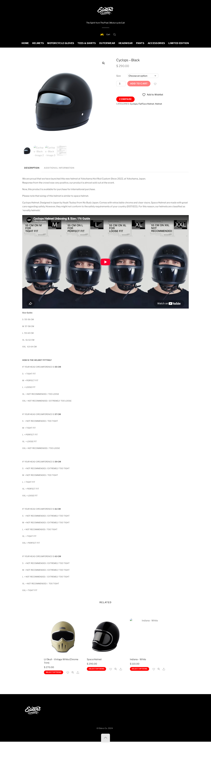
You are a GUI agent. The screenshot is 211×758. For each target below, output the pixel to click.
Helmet (158, 104)
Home (25, 43)
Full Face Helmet (146, 104)
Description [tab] (31, 168)
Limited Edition (178, 43)
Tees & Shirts (87, 43)
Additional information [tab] (59, 168)
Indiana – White (138, 659)
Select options (53, 672)
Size (118, 75)
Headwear (126, 43)
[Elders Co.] (105, 10)
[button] (103, 63)
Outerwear (107, 43)
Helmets (38, 43)
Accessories (156, 43)
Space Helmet (94, 659)
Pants (140, 43)
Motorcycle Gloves (60, 43)
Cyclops (134, 104)
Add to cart (139, 83)
